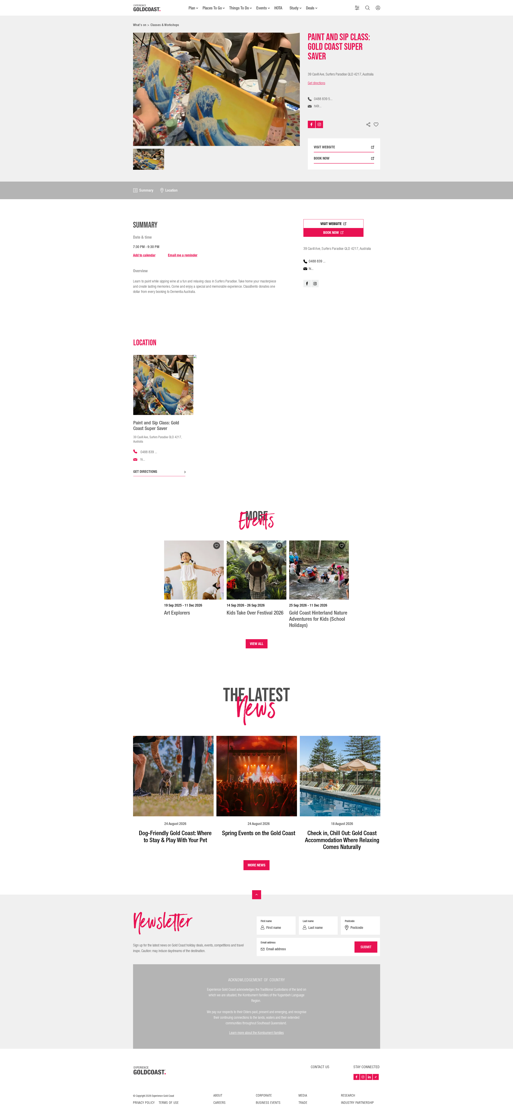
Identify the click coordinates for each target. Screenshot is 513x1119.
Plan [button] (192, 8)
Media (303, 1096)
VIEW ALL (256, 644)
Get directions (316, 83)
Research (348, 1096)
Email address (268, 942)
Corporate (264, 1096)
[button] (357, 8)
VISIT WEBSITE (324, 147)
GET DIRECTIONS (145, 471)
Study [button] (294, 8)
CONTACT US (320, 1067)
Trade (303, 1103)
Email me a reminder (182, 255)
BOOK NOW (321, 158)
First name (266, 921)
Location (171, 190)
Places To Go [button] (212, 8)
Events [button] (261, 8)
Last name (308, 921)
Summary (146, 190)
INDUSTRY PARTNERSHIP (357, 1103)
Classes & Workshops (164, 25)
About (217, 1096)
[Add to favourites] (376, 125)
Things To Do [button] (239, 8)
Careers (219, 1103)
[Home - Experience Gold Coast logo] (147, 8)
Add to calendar (144, 255)
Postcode (349, 921)
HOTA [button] (278, 8)
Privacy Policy (144, 1103)
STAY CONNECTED (366, 1067)
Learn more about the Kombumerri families (256, 1033)
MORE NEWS (256, 865)
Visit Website (331, 224)
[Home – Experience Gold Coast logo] (150, 1070)
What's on (139, 25)
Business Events (268, 1103)
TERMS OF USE (169, 1103)
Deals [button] (310, 8)
